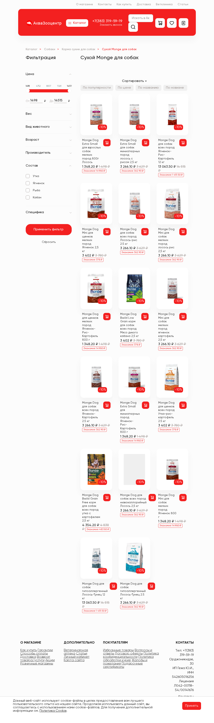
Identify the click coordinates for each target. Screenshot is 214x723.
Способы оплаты (34, 653)
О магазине (84, 4)
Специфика (35, 212)
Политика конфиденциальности (131, 655)
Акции (50, 660)
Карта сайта (74, 660)
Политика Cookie (52, 711)
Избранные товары (118, 650)
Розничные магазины (36, 663)
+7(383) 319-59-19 (107, 21)
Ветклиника (164, 4)
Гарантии (45, 650)
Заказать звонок (111, 24)
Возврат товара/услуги (35, 658)
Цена (30, 74)
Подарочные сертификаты (123, 665)
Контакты (105, 4)
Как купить (124, 4)
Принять (191, 706)
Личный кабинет (76, 657)
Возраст (32, 140)
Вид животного (38, 127)
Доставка (144, 4)
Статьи (183, 4)
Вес (29, 114)
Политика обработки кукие (128, 658)
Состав (32, 165)
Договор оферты (129, 653)
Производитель (38, 152)
